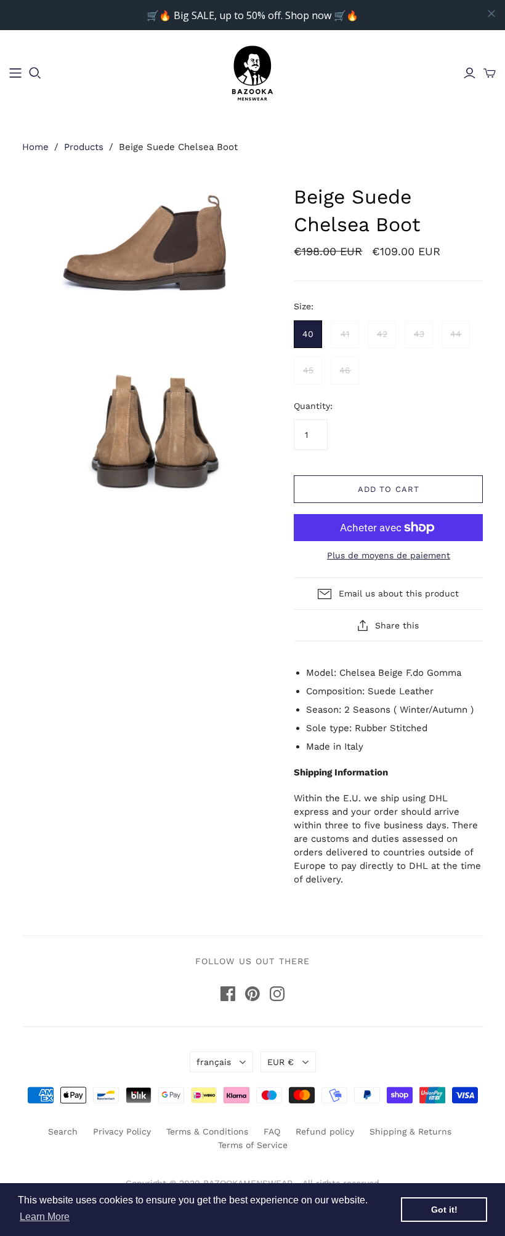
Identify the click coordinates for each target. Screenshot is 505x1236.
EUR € (280, 1062)
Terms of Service (253, 1145)
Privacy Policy (122, 1131)
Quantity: (313, 406)
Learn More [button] (45, 1216)
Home (35, 147)
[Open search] (35, 73)
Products (83, 147)
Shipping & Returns (410, 1131)
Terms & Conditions (207, 1131)
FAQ (272, 1131)
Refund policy (325, 1131)
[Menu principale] (15, 73)
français (213, 1062)
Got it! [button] (444, 1209)
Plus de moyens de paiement (388, 555)
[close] (491, 13)
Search (63, 1131)
